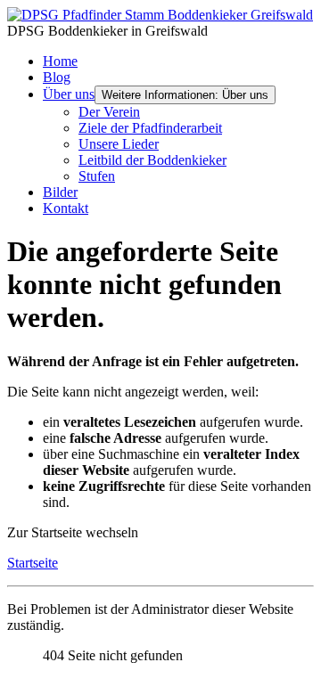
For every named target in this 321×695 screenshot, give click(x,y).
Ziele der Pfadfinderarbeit (150, 127)
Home (60, 61)
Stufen (96, 176)
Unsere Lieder (118, 143)
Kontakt (65, 208)
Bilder (60, 192)
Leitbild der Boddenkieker (152, 160)
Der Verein (109, 111)
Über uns (69, 94)
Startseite (32, 562)
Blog (56, 77)
